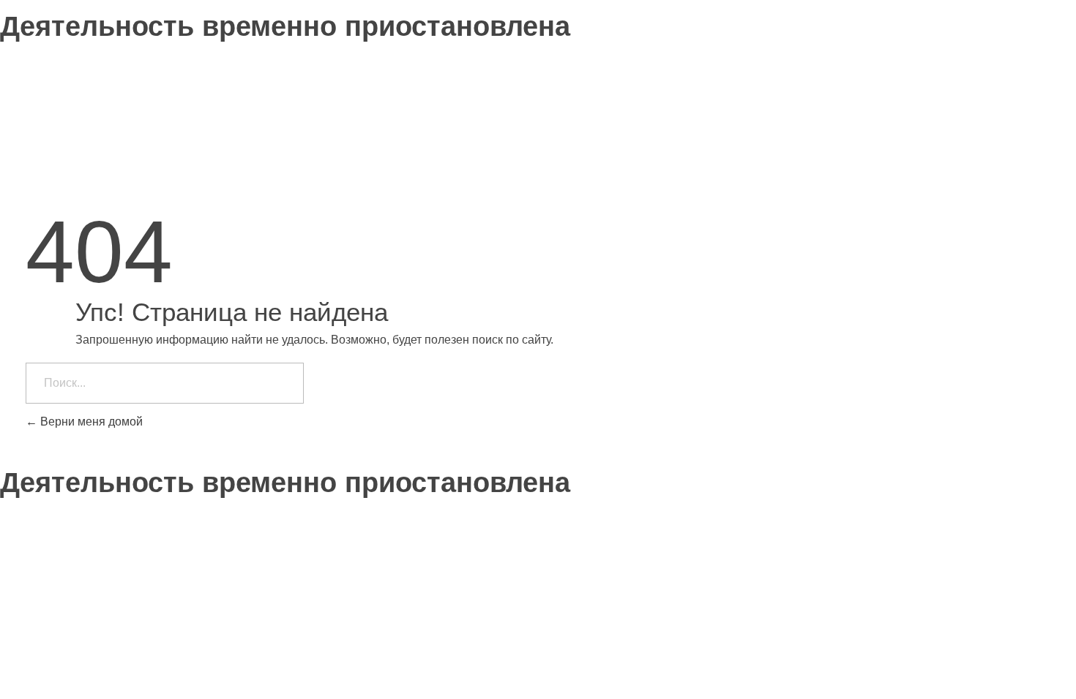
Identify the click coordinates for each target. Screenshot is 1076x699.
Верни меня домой (90, 421)
